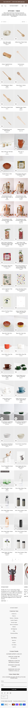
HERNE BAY (11, 656)
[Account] (22, 5)
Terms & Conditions (14, 624)
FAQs (14, 631)
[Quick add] (2, 38)
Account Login (14, 622)
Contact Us (14, 613)
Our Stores (14, 644)
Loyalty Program (14, 620)
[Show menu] (2, 5)
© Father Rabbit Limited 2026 (6, 701)
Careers (14, 642)
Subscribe (14, 689)
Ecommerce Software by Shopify (19, 701)
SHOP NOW (22, 1)
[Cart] (26, 5)
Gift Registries (14, 628)
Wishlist (14, 626)
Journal (14, 646)
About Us (14, 640)
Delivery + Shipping (14, 618)
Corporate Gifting (14, 633)
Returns (14, 615)
